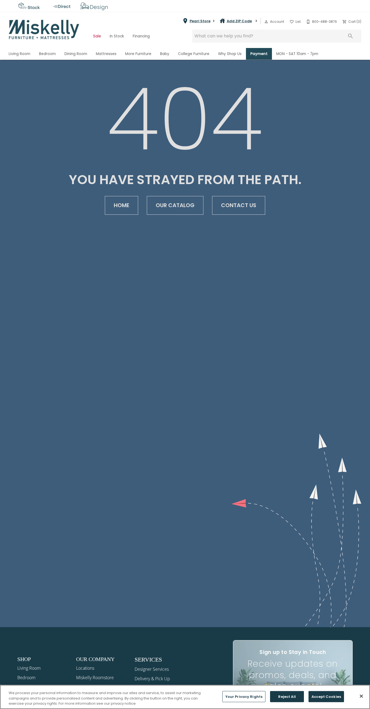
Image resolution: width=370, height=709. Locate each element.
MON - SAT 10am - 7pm (297, 53)
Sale (97, 36)
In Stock (117, 36)
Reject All (287, 696)
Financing (141, 36)
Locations (85, 668)
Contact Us (238, 205)
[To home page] (44, 29)
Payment (259, 53)
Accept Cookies (326, 696)
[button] (266, 21)
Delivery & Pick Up (152, 679)
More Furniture (138, 53)
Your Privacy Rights (243, 696)
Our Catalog (175, 205)
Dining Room (75, 53)
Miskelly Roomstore (95, 678)
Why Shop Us (230, 53)
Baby (164, 53)
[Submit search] (350, 36)
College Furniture (193, 53)
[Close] (361, 696)
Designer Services (152, 669)
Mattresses (106, 53)
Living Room (19, 53)
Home (121, 205)
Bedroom (47, 53)
